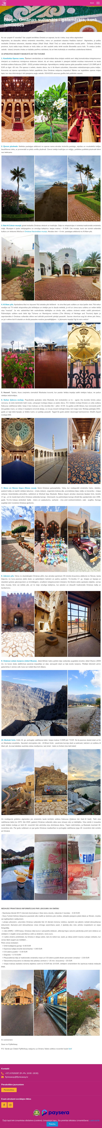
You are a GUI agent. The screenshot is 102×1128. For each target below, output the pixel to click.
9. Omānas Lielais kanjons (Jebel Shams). (19, 661)
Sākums (7, 14)
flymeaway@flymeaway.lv (16, 1077)
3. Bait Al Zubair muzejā (11, 225)
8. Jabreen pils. (7, 576)
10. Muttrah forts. (8, 740)
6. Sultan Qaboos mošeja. (12, 400)
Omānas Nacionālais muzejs (36, 231)
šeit (70, 1049)
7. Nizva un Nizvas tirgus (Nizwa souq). (19, 488)
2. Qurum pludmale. (9, 146)
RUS (92, 3)
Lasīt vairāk (94, 1120)
